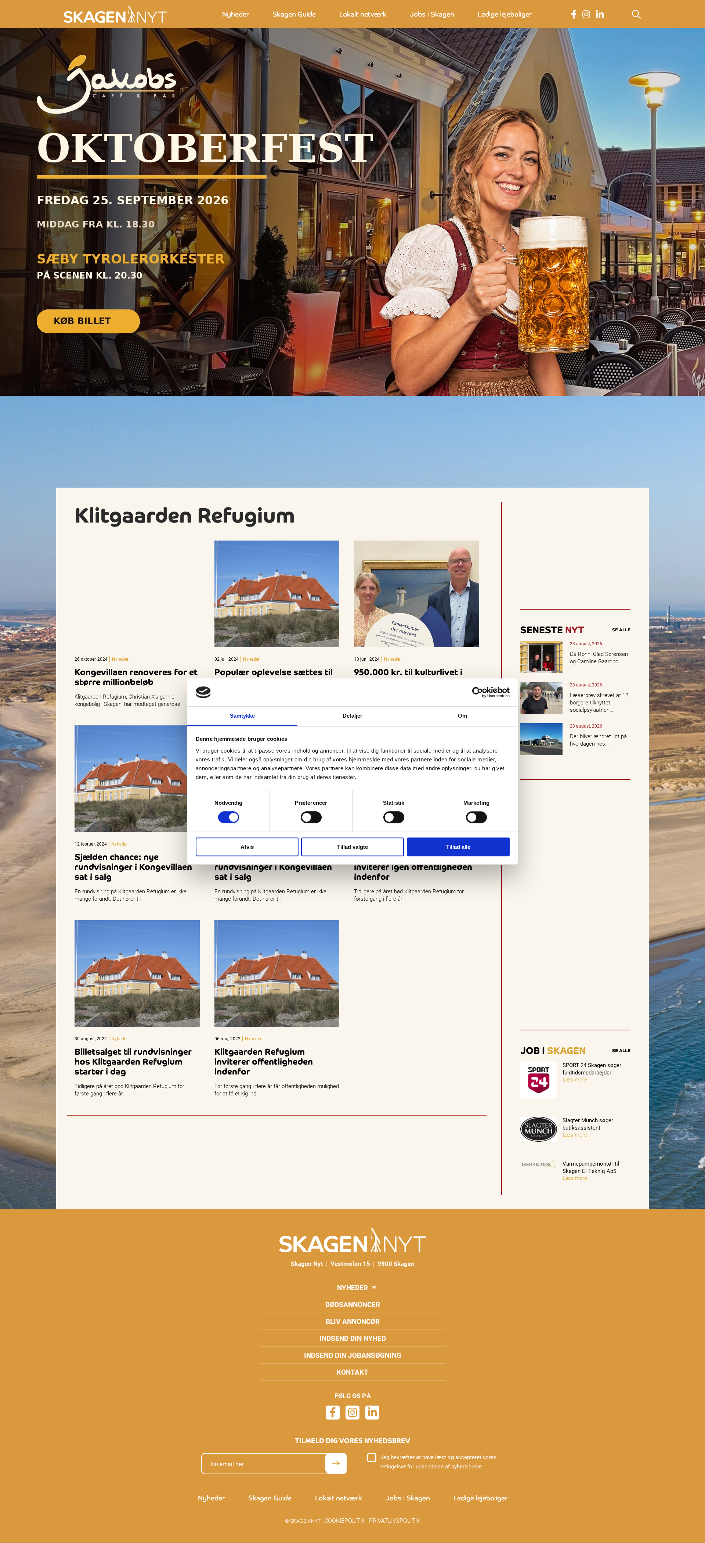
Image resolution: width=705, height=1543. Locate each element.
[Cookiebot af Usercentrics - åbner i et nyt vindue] (477, 692)
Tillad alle (458, 847)
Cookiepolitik (344, 1520)
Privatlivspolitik (394, 1520)
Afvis (247, 847)
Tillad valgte (352, 847)
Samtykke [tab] (242, 716)
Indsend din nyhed (352, 1338)
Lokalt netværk (362, 14)
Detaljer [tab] (353, 716)
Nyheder (235, 14)
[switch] (311, 817)
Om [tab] (462, 716)
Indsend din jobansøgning (352, 1355)
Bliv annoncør (353, 1321)
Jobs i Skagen (432, 14)
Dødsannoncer (352, 1304)
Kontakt (352, 1372)
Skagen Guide (294, 14)
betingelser (392, 1466)
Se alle (621, 630)
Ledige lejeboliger (505, 14)
